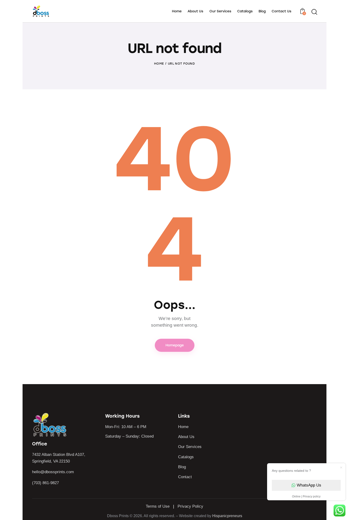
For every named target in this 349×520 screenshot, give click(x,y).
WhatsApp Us (309, 485)
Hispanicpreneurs (227, 516)
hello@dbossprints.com (53, 472)
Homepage (174, 345)
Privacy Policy (190, 506)
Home (159, 63)
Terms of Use (158, 506)
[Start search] (314, 12)
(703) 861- (41, 483)
